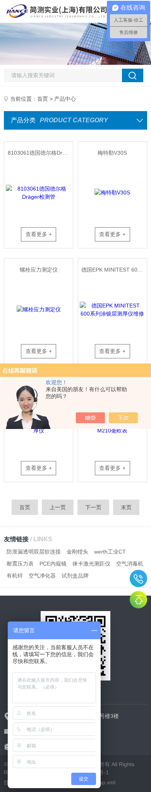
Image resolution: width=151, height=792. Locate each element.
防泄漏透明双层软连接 (34, 552)
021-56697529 (138, 578)
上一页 (58, 507)
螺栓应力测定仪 (39, 270)
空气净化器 (42, 575)
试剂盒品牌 (75, 575)
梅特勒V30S (112, 153)
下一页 (93, 507)
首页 (42, 99)
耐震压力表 (20, 564)
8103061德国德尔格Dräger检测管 (40, 153)
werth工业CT (110, 552)
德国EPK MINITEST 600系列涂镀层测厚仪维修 (114, 270)
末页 (126, 507)
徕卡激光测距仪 (91, 564)
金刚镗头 (77, 552)
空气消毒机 (129, 564)
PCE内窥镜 (53, 564)
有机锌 (15, 575)
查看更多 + (39, 234)
